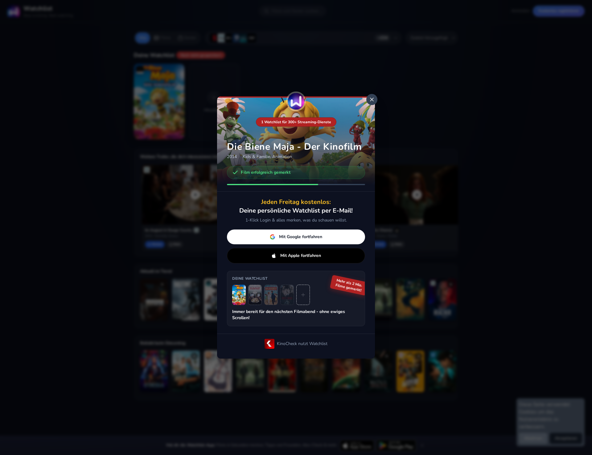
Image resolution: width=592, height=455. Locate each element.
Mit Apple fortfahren (300, 255)
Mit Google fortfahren (300, 237)
